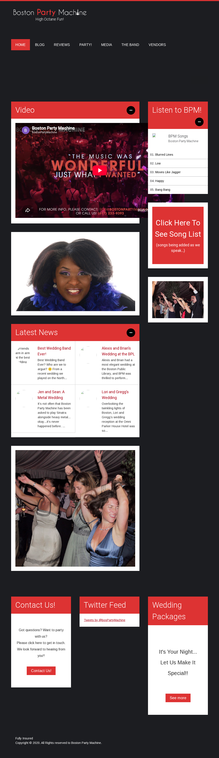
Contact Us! (41, 671)
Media (106, 45)
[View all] (131, 335)
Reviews (62, 45)
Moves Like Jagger (168, 172)
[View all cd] (199, 124)
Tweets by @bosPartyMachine (104, 620)
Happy (159, 181)
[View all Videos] (131, 112)
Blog (39, 45)
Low (158, 163)
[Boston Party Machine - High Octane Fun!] (49, 13)
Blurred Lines (164, 154)
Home (20, 45)
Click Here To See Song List (178, 236)
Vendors (157, 45)
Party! (85, 45)
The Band (130, 45)
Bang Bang (162, 189)
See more (178, 698)
